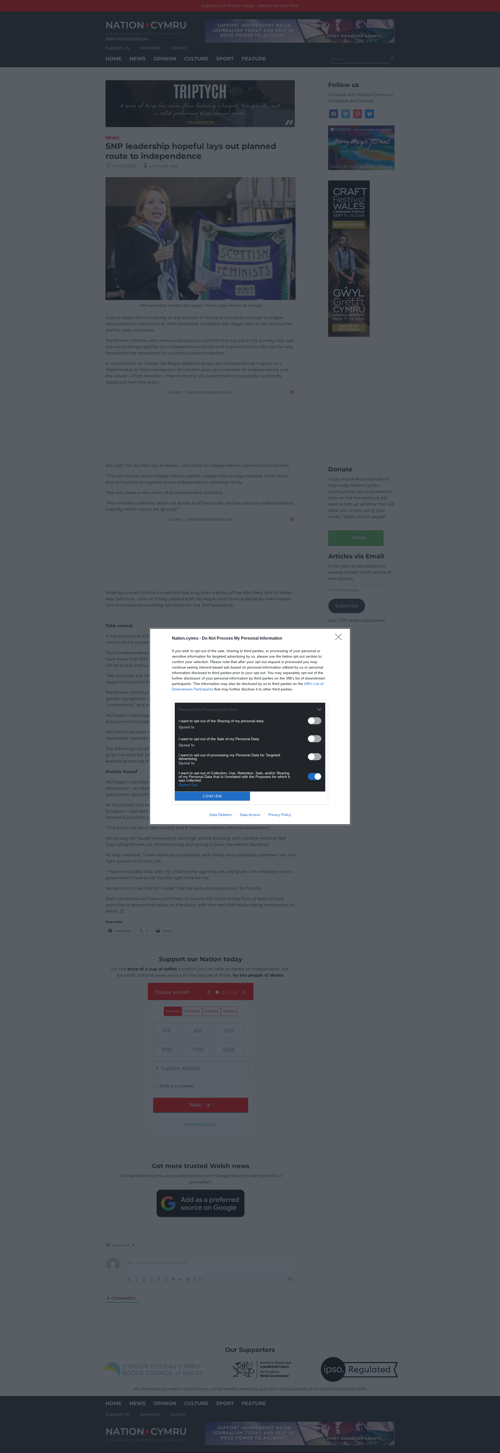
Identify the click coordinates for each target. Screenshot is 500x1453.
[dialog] (250, 726)
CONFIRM (212, 796)
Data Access (250, 815)
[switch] (314, 720)
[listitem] (250, 709)
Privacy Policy (279, 815)
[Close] (340, 639)
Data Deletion (220, 815)
